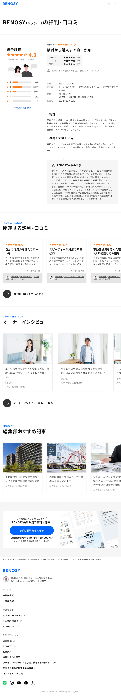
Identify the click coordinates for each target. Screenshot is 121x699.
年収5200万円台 (70, 70)
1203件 (36, 91)
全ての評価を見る (22, 107)
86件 (37, 96)
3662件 (36, 87)
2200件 (36, 82)
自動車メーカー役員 (89, 70)
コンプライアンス (11, 673)
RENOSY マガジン (12, 626)
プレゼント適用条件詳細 (24, 541)
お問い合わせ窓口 (11, 657)
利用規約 (7, 651)
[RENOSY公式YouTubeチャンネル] (19, 683)
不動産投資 (8, 595)
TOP (5, 559)
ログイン (107, 3)
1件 (37, 101)
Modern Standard (12, 615)
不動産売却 (8, 600)
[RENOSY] (60, 570)
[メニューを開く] (115, 4)
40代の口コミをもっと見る (28, 294)
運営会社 (7, 640)
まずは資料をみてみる (31, 530)
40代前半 (56, 70)
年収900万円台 (114, 276)
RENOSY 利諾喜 (11, 620)
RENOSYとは (9, 646)
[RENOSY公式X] (33, 683)
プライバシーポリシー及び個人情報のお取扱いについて (30, 662)
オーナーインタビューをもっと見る (33, 403)
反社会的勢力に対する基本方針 (18, 668)
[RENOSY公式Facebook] (26, 683)
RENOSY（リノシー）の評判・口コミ (58, 559)
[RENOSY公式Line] (4, 683)
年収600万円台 (26, 276)
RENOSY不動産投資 (18, 559)
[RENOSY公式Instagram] (12, 683)
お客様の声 (34, 559)
